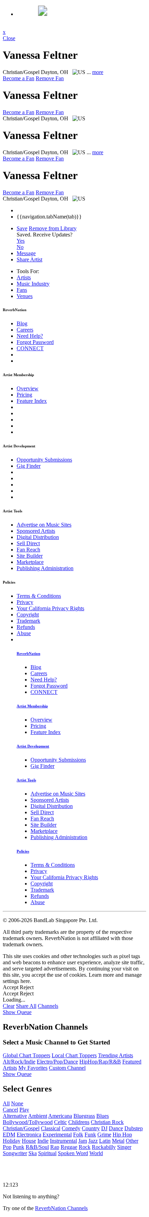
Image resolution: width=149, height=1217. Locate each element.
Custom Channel (67, 1068)
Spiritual (47, 1153)
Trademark (28, 621)
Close (9, 38)
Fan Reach (28, 549)
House (29, 1141)
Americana (60, 1116)
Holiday (11, 1141)
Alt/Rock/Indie (19, 1062)
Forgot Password (35, 342)
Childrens (78, 1122)
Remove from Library (53, 228)
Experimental (57, 1134)
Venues (25, 296)
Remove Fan (50, 78)
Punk (18, 1147)
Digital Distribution (38, 537)
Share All (26, 1006)
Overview (27, 388)
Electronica (29, 1134)
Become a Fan (18, 78)
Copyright (28, 614)
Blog (22, 323)
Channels (48, 1006)
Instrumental (63, 1141)
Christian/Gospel (21, 1128)
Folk (78, 1134)
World (96, 1153)
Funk (90, 1134)
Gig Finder (29, 466)
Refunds (26, 627)
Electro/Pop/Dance (57, 1062)
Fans (22, 290)
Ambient (37, 1116)
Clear (9, 1006)
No (20, 247)
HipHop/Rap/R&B (100, 1062)
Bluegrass (84, 1116)
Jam (82, 1141)
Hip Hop (122, 1134)
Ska (32, 1153)
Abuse (24, 633)
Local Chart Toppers (74, 1055)
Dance (116, 1128)
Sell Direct (28, 543)
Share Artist (29, 259)
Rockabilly (104, 1147)
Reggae (69, 1147)
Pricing (24, 395)
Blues (102, 1116)
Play (24, 1110)
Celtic (60, 1122)
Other (132, 1141)
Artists (24, 277)
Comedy (71, 1128)
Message (26, 253)
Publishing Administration (45, 568)
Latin (105, 1141)
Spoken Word (73, 1153)
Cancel (10, 1110)
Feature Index (32, 401)
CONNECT (30, 348)
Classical (50, 1128)
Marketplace (30, 562)
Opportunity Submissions (44, 460)
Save (22, 228)
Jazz (93, 1141)
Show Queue (17, 1012)
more (97, 72)
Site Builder (30, 556)
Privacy (25, 602)
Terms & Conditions (39, 596)
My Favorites (32, 1068)
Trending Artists (115, 1055)
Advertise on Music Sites (44, 525)
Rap (54, 1147)
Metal (118, 1141)
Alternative (15, 1116)
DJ (104, 1128)
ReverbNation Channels (61, 1208)
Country (91, 1128)
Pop (7, 1147)
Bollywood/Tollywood (28, 1122)
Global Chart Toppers (26, 1055)
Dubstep (133, 1128)
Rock (84, 1147)
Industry (33, 284)
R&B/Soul (37, 1147)
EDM (9, 1134)
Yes (21, 241)
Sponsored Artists (36, 531)
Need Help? (30, 336)
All (6, 1103)
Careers (25, 330)
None (17, 1103)
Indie (43, 1141)
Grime (104, 1134)
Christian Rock (107, 1122)
